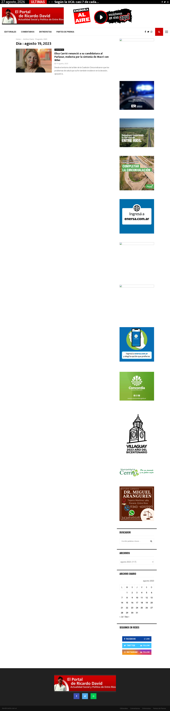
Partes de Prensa (65, 32)
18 (142, 603)
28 (122, 613)
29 (127, 613)
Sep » (127, 617)
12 (147, 598)
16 (132, 603)
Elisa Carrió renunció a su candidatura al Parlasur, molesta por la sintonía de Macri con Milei (81, 56)
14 (122, 603)
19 (147, 603)
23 (132, 608)
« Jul (121, 617)
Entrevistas (45, 32)
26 (147, 608)
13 (151, 598)
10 (137, 598)
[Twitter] (149, 31)
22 (127, 608)
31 (137, 613)
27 (151, 608)
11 (142, 598)
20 (151, 603)
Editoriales (10, 32)
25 (142, 608)
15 (127, 603)
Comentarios (27, 32)
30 (132, 613)
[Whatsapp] (152, 31)
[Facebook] (146, 31)
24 (137, 608)
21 (122, 608)
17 (137, 603)
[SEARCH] (151, 541)
